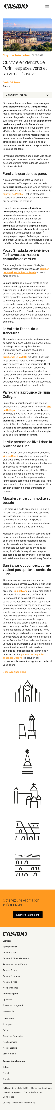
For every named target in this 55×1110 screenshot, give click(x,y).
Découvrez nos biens (14, 671)
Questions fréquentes (13, 1036)
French (6, 1073)
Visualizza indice (16, 94)
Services (7, 941)
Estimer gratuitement (27, 914)
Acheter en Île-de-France (15, 964)
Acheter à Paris (10, 952)
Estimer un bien (10, 946)
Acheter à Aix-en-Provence (16, 958)
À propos (7, 1024)
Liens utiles (8, 1018)
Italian (6, 1067)
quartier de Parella (13, 193)
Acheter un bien (21, 55)
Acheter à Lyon (10, 970)
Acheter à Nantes (11, 976)
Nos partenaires (10, 987)
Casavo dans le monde (14, 1061)
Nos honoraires (10, 1042)
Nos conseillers (10, 1048)
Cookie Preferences (33, 1092)
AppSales (7, 999)
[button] (47, 6)
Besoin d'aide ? (10, 1053)
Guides (6, 1030)
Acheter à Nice (10, 982)
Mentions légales (12, 1092)
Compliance (8, 1096)
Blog (5, 55)
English (6, 1079)
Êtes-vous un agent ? (13, 1005)
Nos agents (8, 1011)
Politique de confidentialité (15, 1088)
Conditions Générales (41, 1088)
